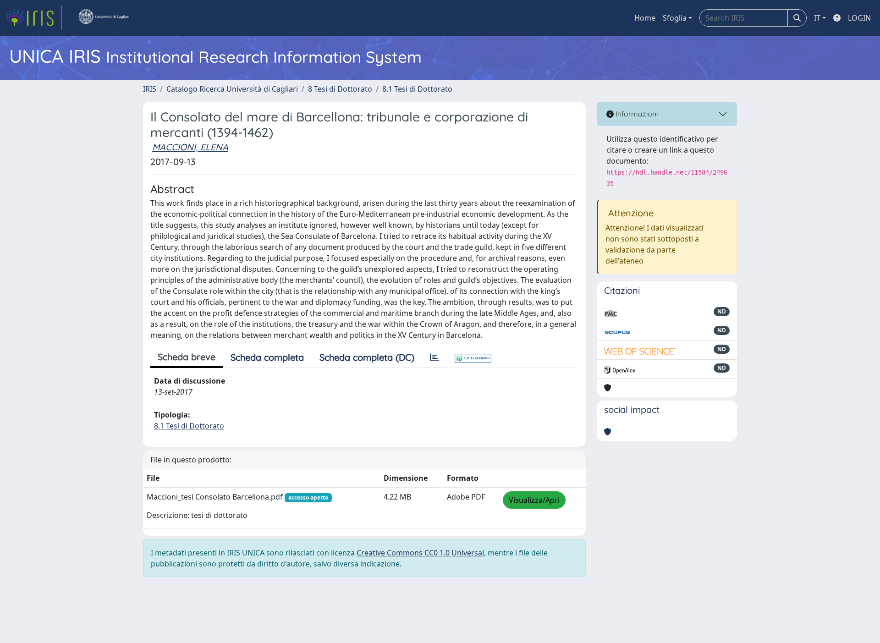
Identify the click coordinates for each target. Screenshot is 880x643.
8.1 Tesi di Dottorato (417, 89)
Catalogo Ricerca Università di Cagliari (232, 89)
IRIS (149, 89)
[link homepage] (33, 17)
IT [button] (817, 18)
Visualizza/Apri (534, 500)
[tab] (434, 357)
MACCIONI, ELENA (190, 147)
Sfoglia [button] (675, 18)
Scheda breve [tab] (186, 357)
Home (644, 18)
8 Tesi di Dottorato (340, 89)
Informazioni (636, 113)
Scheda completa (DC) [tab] (366, 357)
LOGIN (859, 18)
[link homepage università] (103, 17)
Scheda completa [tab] (267, 357)
